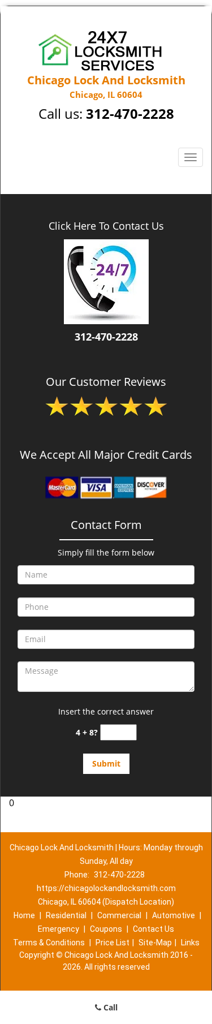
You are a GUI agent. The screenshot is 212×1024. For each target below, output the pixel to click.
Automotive (173, 915)
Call (109, 1007)
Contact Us (153, 928)
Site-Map (155, 942)
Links (190, 942)
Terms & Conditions (49, 942)
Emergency (58, 928)
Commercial (119, 915)
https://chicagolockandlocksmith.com (106, 888)
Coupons (106, 928)
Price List (112, 942)
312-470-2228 (130, 113)
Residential (66, 915)
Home (24, 915)
